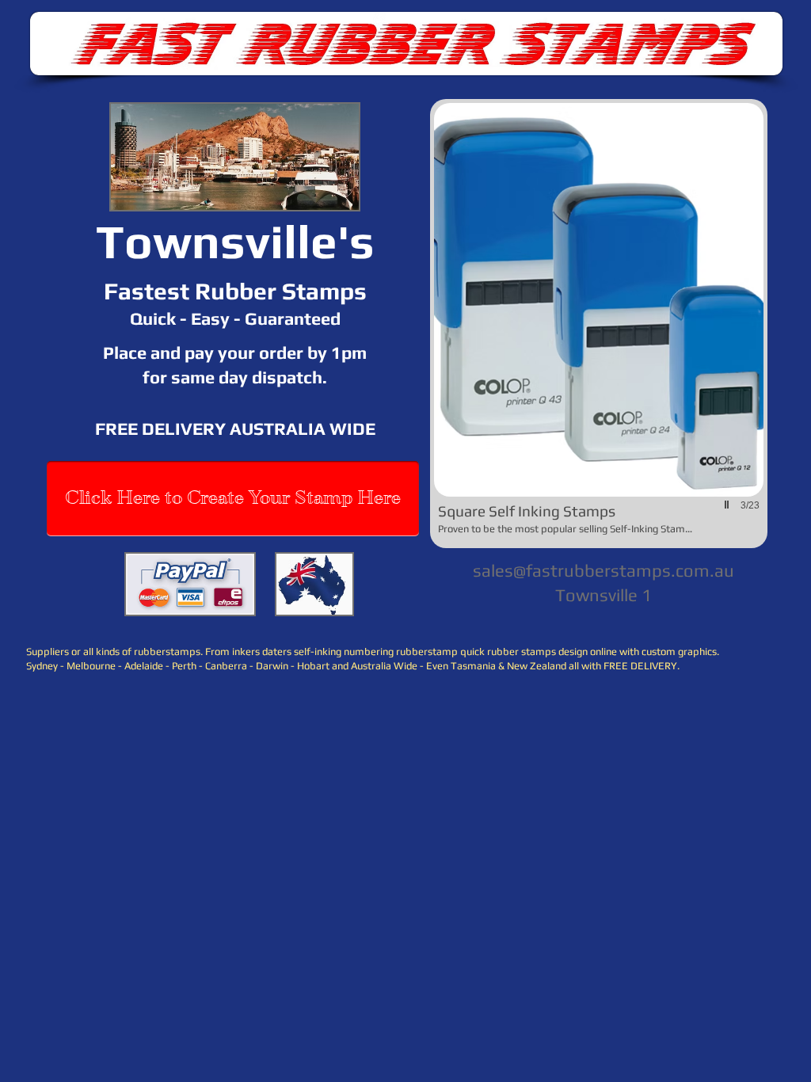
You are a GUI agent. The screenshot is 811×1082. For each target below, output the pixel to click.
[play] (729, 504)
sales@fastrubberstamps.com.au (603, 570)
